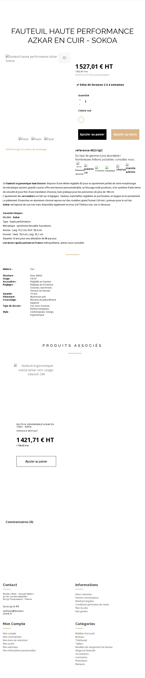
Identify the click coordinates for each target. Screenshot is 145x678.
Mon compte (9, 633)
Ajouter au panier (92, 134)
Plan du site (81, 608)
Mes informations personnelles (19, 650)
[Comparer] (36, 420)
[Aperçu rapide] (42, 420)
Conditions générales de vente (92, 604)
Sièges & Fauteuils (85, 650)
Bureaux (79, 637)
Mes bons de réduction (15, 640)
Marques (80, 664)
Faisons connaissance (87, 597)
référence (82, 150)
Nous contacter (83, 594)
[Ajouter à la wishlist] (64, 58)
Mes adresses (10, 647)
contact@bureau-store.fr (13, 612)
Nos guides (81, 611)
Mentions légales (84, 601)
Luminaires (81, 657)
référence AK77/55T (27, 431)
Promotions (81, 660)
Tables (79, 643)
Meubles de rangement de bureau (94, 647)
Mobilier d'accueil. (85, 633)
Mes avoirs (8, 643)
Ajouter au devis (125, 134)
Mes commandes (12, 637)
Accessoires (82, 654)
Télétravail (81, 640)
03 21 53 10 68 (11, 606)
